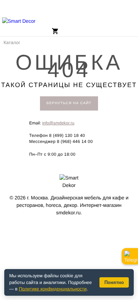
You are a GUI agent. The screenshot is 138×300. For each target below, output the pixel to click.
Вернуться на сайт (68, 103)
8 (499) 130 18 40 (67, 135)
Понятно (114, 282)
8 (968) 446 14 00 (75, 141)
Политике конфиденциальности (53, 288)
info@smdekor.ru (58, 122)
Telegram (130, 256)
